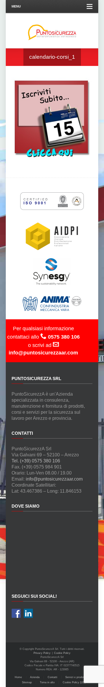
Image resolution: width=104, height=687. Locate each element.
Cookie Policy (62, 653)
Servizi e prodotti (75, 677)
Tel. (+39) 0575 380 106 (36, 460)
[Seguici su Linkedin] (28, 613)
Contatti (52, 677)
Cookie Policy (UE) (74, 682)
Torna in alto (47, 682)
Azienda (35, 677)
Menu (16, 6)
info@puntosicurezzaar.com (54, 479)
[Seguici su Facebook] (16, 613)
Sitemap (27, 682)
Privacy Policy (42, 653)
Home (18, 677)
